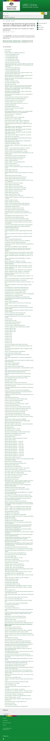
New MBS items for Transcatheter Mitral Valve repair (14, 520)
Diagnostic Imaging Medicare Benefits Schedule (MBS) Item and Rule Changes (19, 253)
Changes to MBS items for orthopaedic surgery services (15, 52)
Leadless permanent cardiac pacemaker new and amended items (16, 410)
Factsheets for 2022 (8, 339)
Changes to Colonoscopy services (11, 163)
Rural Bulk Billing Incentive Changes (11, 637)
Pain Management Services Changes (11, 580)
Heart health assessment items (10, 385)
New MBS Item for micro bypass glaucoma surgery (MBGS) (15, 514)
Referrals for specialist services (10, 619)
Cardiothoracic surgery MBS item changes (12, 143)
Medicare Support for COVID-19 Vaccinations (13, 457)
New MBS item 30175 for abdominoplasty (12, 512)
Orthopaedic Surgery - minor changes (11, 562)
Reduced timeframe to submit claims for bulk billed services (15, 617)
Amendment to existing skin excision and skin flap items (15, 100)
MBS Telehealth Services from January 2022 (13, 430)
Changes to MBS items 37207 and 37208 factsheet (14, 186)
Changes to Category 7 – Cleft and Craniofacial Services (15, 161)
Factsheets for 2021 (8, 337)
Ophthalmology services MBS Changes (12, 559)
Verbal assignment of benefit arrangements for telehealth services (16, 706)
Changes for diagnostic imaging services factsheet (14, 158)
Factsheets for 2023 (8, 341)
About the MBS (8, 20)
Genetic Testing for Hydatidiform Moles (12, 364)
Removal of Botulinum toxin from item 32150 (13, 627)
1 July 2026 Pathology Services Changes (12, 60)
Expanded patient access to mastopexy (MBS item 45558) (15, 292)
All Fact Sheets (7, 51)
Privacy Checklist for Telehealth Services (12, 607)
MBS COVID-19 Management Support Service (13, 422)
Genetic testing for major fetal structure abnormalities (14, 366)
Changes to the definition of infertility (11, 200)
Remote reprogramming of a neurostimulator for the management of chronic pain (19, 622)
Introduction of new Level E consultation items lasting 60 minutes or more (18, 408)
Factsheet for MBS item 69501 (10, 328)
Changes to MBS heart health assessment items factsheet (15, 178)
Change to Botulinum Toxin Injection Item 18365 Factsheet (15, 155)
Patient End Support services (10, 589)
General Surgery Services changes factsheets (13, 353)
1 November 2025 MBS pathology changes (12, 71)
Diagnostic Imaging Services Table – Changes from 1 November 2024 (17, 271)
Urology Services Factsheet (10, 703)
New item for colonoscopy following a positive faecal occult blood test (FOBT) (18, 496)
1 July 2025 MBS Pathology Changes (11, 59)
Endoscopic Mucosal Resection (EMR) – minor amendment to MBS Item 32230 (19, 278)
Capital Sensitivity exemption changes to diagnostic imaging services (17, 122)
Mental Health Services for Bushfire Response (13, 466)
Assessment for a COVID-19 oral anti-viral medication (14, 108)
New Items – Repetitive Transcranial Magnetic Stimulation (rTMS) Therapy (18, 506)
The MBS (6, 720)
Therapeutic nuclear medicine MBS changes (12, 677)
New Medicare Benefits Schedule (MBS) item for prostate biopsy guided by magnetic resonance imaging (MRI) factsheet (18, 529)
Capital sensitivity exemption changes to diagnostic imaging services (17, 120)
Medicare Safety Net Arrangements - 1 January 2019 (14, 444)
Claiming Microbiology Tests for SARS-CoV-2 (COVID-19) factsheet (17, 211)
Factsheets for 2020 (8, 336)
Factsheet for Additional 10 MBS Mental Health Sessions (15, 325)
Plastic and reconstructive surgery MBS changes (13, 598)
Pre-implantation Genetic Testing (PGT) (12, 604)
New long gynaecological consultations (12, 511)
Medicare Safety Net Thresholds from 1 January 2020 (14, 455)
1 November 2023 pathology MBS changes (12, 67)
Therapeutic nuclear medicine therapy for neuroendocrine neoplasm (17, 681)
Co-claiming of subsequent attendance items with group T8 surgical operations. (19, 224)
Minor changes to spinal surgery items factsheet (13, 475)
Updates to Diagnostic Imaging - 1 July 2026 (13, 697)
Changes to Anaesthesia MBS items (11, 160)
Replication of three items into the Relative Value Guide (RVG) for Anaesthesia (18, 633)
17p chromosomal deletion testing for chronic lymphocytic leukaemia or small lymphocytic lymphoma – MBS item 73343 (18, 73)
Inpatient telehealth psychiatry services (12, 397)
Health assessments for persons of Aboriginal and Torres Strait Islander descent (19, 384)
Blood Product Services (9, 115)
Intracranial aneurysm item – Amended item (12, 402)
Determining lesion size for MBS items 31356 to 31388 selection (16, 246)
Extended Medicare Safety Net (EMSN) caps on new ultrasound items (17, 296)
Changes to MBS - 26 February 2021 (11, 169)
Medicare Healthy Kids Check (10, 436)
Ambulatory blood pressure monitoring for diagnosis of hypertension (17, 97)
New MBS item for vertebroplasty (11, 518)
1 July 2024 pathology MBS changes (11, 57)
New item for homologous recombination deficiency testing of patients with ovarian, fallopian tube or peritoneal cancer (18, 499)
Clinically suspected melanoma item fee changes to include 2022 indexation (18, 220)
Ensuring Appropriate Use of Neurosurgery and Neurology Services (16, 287)
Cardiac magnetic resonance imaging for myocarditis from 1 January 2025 (18, 134)
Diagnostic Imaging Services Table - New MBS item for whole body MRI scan (18, 269)
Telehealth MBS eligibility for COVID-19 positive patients (15, 665)
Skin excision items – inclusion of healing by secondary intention (16, 646)
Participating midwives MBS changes (11, 582)
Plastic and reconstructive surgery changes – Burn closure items (16, 597)
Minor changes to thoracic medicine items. (12, 477)
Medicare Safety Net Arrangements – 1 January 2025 (14, 450)
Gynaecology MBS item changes (11, 379)
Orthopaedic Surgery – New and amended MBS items (14, 567)
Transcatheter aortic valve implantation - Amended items (15, 689)
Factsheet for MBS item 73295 (10, 330)
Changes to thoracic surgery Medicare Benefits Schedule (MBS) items (17, 204)
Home (4, 20)
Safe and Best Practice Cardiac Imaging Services (13, 639)
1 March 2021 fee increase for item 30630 (12, 62)
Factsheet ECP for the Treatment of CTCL (12, 323)
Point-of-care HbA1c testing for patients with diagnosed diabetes (16, 603)
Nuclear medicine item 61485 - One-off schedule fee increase (15, 554)
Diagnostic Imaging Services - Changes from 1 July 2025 (15, 261)
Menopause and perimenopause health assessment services (15, 463)
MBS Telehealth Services (9, 427)
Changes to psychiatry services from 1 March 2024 (14, 195)
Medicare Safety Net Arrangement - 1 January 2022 (14, 442)
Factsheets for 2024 (8, 342)
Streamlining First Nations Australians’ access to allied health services (17, 654)
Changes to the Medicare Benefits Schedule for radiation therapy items (17, 203)
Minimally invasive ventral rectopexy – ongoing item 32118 (15, 469)
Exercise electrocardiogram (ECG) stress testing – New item (15, 290)
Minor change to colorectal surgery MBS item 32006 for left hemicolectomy (18, 471)
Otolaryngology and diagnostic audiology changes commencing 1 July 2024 (18, 571)
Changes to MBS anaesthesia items (11, 171)
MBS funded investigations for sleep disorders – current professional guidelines (19, 423)
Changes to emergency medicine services (12, 165)
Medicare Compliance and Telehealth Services (13, 435)
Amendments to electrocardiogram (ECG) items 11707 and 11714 (16, 103)
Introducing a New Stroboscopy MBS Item (12, 405)
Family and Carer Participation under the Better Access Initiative (16, 344)
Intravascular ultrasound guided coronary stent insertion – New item (17, 403)
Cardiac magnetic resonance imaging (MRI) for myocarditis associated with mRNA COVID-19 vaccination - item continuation (18, 127)
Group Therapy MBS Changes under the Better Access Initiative (16, 377)
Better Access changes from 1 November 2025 (13, 114)
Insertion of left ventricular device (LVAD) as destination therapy (16, 398)
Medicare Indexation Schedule (10, 439)
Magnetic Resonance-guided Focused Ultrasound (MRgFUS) (15, 419)
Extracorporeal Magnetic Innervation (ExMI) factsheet (14, 314)
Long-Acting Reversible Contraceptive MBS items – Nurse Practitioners (17, 414)
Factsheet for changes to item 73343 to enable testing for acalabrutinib (17, 326)
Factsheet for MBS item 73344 (10, 331)
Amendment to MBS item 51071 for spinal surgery (14, 101)
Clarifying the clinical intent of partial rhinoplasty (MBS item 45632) (16, 218)
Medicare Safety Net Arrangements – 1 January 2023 (14, 447)
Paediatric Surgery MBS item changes (11, 579)
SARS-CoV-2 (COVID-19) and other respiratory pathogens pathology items (18, 640)
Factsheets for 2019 (8, 334)
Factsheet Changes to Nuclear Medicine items (13, 322)
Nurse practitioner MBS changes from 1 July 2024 (13, 557)
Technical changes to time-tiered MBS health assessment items (16, 664)
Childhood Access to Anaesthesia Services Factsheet (14, 208)
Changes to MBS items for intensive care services (14, 190)
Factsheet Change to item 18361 (10, 320)
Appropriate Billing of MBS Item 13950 (11, 106)
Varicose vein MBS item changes (11, 704)
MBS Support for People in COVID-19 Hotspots (13, 425)
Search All (6, 15)
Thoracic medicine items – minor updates (12, 683)
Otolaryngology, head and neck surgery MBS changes (14, 573)
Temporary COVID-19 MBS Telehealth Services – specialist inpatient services (18, 670)
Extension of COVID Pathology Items (11, 301)
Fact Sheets (13, 20)
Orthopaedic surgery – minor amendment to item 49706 (14, 565)
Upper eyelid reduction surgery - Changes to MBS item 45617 (16, 701)
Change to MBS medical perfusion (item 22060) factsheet (15, 157)
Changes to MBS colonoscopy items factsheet (13, 175)
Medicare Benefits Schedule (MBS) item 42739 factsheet (15, 433)
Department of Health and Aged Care (11, 6)
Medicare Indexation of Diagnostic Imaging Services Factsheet (16, 438)
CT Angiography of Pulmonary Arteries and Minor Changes (15, 242)
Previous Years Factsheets (9, 606)
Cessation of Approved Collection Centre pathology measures (16, 149)
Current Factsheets (8, 49)
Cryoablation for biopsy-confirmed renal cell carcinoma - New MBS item (17, 240)
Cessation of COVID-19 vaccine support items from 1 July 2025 (16, 151)
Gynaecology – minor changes (10, 381)
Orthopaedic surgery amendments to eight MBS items (14, 564)
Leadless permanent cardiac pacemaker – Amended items (15, 411)
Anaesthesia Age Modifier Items (10, 104)
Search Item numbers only (9, 17)
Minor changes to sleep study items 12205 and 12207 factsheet (16, 474)
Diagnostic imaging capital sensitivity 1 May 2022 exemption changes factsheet (19, 252)
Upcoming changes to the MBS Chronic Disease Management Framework (18, 695)
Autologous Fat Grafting (9, 109)
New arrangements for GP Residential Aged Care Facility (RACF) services (18, 495)
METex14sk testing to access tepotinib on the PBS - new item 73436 (17, 467)
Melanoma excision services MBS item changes (13, 461)
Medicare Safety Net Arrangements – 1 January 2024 (14, 449)
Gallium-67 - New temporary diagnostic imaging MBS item (15, 351)
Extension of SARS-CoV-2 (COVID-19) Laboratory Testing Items (16, 305)
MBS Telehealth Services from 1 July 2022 (12, 428)
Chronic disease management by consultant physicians (14, 209)
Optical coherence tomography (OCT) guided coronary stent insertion (17, 560)
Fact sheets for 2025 (8, 318)
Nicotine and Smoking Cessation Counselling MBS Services (15, 553)
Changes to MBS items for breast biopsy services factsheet (15, 187)
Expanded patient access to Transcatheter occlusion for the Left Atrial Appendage (19, 293)
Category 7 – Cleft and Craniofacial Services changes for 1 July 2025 (17, 148)
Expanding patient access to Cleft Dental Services (14, 295)
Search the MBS (42, 23)
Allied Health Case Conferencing (10, 84)
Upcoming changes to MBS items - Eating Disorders (14, 694)
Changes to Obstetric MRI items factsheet (12, 194)
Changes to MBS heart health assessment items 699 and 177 (16, 177)
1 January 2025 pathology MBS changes (12, 54)
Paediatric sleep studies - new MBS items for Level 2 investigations (17, 577)
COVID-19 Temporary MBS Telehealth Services (13, 239)
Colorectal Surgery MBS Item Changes (12, 229)
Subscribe (6, 714)
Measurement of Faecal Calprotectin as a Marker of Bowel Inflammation (17, 431)
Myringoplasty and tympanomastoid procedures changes (15, 487)
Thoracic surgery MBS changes (10, 684)
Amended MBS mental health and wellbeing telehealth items (15, 98)
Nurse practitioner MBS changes (10, 556)
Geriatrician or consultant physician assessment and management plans (17, 376)
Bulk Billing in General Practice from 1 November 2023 (14, 117)
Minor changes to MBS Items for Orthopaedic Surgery (14, 472)
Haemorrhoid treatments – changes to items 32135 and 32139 (16, 382)
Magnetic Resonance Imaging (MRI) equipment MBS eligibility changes (17, 420)
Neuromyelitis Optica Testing (10, 490)
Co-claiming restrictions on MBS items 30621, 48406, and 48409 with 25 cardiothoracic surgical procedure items (17, 227)
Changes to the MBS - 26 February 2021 (12, 201)
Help (5, 725)
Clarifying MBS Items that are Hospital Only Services (14, 217)
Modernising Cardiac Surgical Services (12, 479)
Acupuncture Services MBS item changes (12, 82)
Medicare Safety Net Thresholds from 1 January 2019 (14, 454)
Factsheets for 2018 (8, 333)
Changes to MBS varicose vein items (11, 192)
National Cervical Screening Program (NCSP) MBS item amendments (17, 489)
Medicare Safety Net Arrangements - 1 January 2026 (14, 446)
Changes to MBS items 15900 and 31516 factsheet (14, 183)
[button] (46, 739)
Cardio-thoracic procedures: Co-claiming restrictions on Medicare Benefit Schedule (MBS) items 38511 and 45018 (17, 141)
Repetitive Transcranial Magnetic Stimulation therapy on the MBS (16, 631)
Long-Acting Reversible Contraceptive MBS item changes (15, 413)
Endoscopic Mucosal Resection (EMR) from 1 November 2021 (16, 280)
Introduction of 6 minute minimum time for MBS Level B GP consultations (18, 406)
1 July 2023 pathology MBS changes (11, 55)
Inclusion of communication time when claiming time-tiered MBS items (17, 390)
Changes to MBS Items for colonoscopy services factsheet (15, 189)
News (40, 25)
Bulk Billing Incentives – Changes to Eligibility (13, 118)
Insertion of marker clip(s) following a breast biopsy (14, 400)
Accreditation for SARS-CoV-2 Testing (11, 81)
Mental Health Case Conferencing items (12, 464)
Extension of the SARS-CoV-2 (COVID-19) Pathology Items (15, 312)
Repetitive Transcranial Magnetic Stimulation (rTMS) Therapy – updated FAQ (18, 630)
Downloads (41, 29)
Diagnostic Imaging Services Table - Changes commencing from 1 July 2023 (18, 265)
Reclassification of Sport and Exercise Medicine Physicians (15, 616)
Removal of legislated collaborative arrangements (13, 628)
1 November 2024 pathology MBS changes (12, 69)
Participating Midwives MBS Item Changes (12, 583)
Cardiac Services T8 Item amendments (12, 136)
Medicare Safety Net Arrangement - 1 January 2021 (14, 441)
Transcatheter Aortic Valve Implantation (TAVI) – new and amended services (18, 692)
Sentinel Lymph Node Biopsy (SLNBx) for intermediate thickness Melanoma (18, 642)
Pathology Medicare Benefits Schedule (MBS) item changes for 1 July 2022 (18, 585)
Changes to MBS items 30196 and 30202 (12, 184)
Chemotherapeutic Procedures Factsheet (12, 206)
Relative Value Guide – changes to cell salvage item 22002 (15, 621)
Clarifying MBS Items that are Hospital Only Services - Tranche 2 (16, 215)
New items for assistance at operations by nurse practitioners (16, 501)
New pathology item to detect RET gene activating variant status (16, 547)
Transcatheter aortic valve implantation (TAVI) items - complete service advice (18, 690)
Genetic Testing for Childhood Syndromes (12, 363)
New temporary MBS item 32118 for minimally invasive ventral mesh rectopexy (19, 548)
